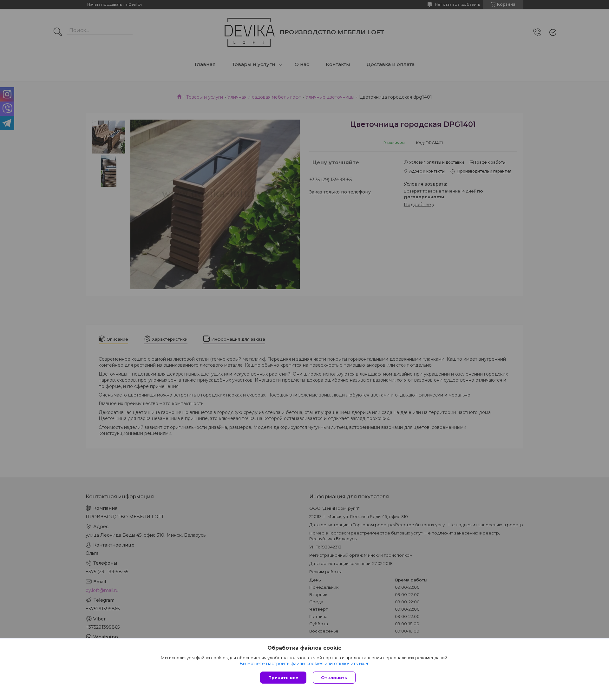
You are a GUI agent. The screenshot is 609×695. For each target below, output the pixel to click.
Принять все (283, 677)
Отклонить (334, 677)
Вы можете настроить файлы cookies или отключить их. (302, 663)
